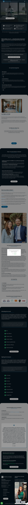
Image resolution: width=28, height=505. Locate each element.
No (12, 253)
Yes (15, 253)
